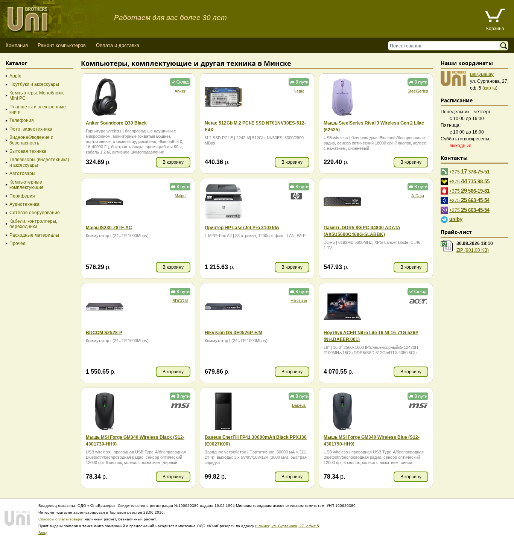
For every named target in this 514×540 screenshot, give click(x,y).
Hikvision (298, 300)
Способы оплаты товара (60, 519)
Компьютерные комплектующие (26, 184)
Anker (180, 91)
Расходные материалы (34, 235)
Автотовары (22, 173)
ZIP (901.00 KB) (472, 250)
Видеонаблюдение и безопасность (31, 140)
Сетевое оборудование (34, 212)
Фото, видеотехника (30, 129)
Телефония (21, 120)
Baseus (299, 405)
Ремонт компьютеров (62, 45)
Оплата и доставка (117, 45)
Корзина (495, 28)
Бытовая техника (27, 151)
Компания (17, 45)
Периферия (22, 196)
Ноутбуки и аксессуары (34, 84)
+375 (469, 171)
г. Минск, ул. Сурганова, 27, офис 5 (287, 526)
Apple (15, 76)
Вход (42, 533)
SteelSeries (418, 91)
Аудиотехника (24, 204)
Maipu (180, 195)
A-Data (417, 195)
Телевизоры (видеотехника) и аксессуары (39, 162)
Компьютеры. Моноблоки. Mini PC (36, 95)
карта (490, 88)
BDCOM (180, 300)
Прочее (17, 243)
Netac (298, 91)
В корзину (173, 162)
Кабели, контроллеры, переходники (33, 224)
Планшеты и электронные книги (37, 109)
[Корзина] (495, 16)
